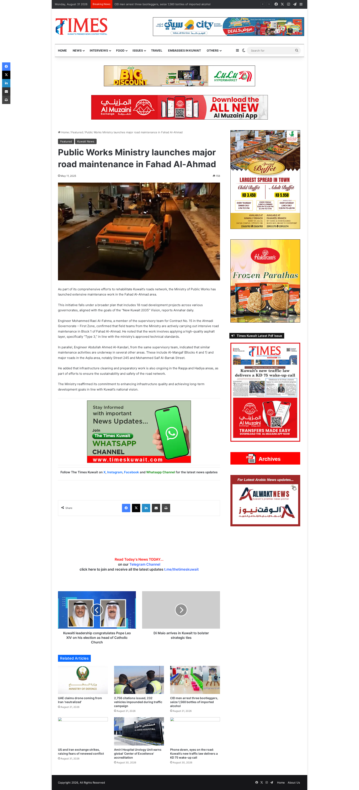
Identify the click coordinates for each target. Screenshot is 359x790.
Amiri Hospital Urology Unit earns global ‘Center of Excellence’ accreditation (137, 753)
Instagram (114, 472)
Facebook (131, 472)
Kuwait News (85, 141)
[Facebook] (126, 508)
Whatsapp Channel (160, 472)
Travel (156, 50)
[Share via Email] (156, 508)
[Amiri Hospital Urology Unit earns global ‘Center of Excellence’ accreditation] (139, 731)
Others (213, 50)
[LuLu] (179, 75)
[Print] (166, 508)
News (77, 50)
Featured (77, 132)
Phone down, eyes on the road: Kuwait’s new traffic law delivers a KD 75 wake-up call (194, 753)
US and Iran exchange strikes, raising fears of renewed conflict (155, 4)
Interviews (99, 50)
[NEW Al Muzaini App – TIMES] (179, 107)
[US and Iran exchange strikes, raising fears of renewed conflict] (83, 731)
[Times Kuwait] (81, 26)
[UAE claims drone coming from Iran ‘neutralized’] (83, 680)
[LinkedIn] (146, 508)
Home (62, 50)
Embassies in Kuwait (184, 50)
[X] (136, 508)
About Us (294, 782)
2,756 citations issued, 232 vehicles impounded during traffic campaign (138, 702)
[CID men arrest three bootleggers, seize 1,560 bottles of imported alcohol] (195, 680)
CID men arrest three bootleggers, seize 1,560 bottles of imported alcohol (194, 702)
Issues (138, 50)
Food (120, 50)
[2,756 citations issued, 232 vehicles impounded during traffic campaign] (139, 680)
